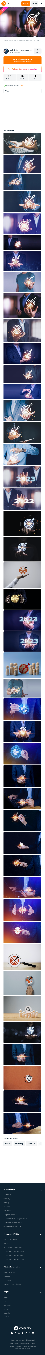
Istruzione (7, 1209)
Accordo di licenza (10, 1238)
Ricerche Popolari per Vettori (13, 1250)
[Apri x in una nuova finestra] (29, 1332)
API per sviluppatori (10, 1213)
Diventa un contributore (12, 1283)
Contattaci (7, 1275)
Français (6, 1312)
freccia (7, 1143)
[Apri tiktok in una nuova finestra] (25, 1332)
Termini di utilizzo (14, 1346)
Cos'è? (22, 86)
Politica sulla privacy (28, 1346)
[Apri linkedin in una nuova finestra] (18, 1332)
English (6, 1296)
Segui (37, 52)
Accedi (34, 3)
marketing (19, 1143)
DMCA (5, 1242)
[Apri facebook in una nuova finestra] (11, 1332)
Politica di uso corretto (21, 1347)
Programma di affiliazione (12, 1246)
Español (6, 1300)
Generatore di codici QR (12, 1225)
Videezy (6, 1201)
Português (7, 1304)
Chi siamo (7, 1279)
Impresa (6, 1205)
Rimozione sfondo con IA (12, 1221)
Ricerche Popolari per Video (13, 1258)
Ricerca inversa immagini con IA (15, 1217)
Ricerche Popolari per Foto (13, 1254)
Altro (5, 1316)
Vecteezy (6, 1198)
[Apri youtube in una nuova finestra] (32, 1332)
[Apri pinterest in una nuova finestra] (22, 1332)
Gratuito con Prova (23, 60)
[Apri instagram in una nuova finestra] (15, 1332)
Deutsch (6, 1308)
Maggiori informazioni (12, 90)
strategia (31, 1143)
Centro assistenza (9, 1271)
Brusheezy (7, 1194)
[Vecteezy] (3, 3)
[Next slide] (36, 1142)
